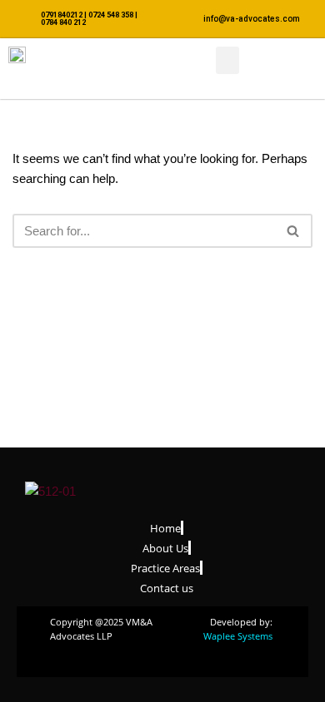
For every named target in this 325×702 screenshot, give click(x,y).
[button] (227, 60)
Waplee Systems (237, 636)
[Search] (293, 231)
